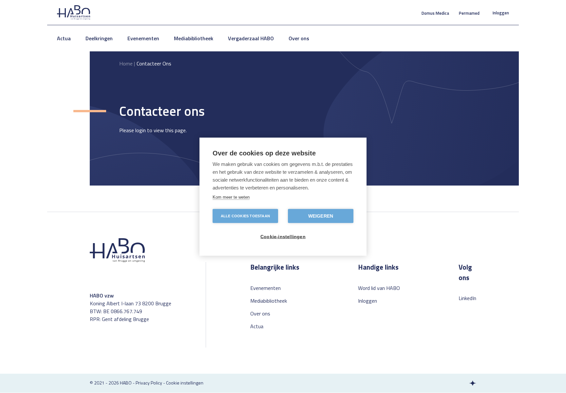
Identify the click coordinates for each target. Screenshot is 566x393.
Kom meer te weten (231, 196)
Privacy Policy (149, 382)
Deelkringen (99, 38)
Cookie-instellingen (283, 236)
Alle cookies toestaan (245, 216)
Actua (64, 38)
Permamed (469, 13)
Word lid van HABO (379, 288)
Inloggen (501, 12)
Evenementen (143, 38)
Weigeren (320, 215)
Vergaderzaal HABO (251, 38)
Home (126, 63)
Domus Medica (435, 13)
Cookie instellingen (184, 382)
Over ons (299, 38)
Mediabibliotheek (193, 38)
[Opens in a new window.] (460, 383)
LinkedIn (467, 298)
